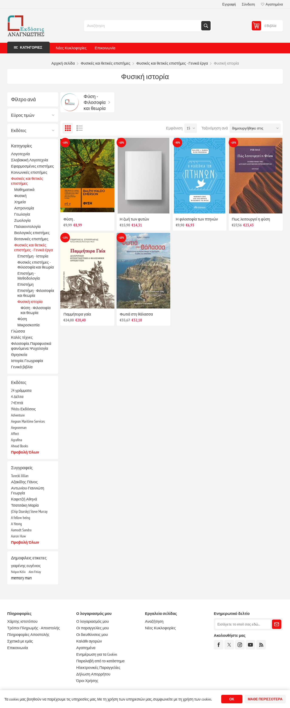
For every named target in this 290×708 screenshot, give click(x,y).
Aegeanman (19, 427)
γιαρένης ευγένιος (26, 565)
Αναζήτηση (206, 25)
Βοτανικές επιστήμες (31, 238)
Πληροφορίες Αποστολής (28, 634)
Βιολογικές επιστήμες (32, 232)
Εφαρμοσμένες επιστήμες (32, 166)
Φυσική (20, 195)
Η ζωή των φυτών (134, 219)
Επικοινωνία (105, 47)
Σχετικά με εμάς (20, 641)
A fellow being (20, 517)
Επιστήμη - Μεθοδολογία (28, 276)
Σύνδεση (248, 4)
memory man (21, 578)
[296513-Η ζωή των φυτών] (143, 175)
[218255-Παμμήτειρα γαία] (87, 271)
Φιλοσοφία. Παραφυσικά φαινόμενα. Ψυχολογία (31, 346)
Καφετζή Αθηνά (24, 499)
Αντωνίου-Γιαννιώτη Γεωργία (27, 490)
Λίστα (79, 128)
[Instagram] (240, 645)
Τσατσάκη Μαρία (25, 505)
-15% (233, 142)
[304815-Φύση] (87, 175)
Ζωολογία (22, 220)
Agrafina (16, 439)
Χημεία (20, 201)
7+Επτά (17, 402)
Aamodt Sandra (21, 529)
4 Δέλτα (17, 396)
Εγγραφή (229, 4)
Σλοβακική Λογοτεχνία (29, 160)
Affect (15, 433)
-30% (177, 142)
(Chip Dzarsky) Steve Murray (29, 511)
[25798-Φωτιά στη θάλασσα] (143, 271)
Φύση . (69, 219)
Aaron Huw (18, 536)
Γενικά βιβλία (21, 366)
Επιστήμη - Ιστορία (32, 256)
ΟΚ (231, 699)
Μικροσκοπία (28, 325)
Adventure (18, 415)
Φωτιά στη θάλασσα (136, 314)
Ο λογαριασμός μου (92, 621)
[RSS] (261, 645)
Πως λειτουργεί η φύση (251, 219)
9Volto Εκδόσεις (23, 409)
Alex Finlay (35, 572)
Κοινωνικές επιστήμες (29, 172)
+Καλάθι (96, 207)
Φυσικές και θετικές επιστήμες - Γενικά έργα (33, 247)
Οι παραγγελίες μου (92, 628)
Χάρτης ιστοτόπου (22, 621)
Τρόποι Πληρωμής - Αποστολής (33, 628)
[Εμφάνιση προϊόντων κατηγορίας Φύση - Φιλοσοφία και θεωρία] (69, 102)
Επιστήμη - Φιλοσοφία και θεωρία (35, 293)
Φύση (22, 318)
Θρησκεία (19, 354)
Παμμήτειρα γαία (77, 314)
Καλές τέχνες (22, 337)
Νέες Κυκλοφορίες (71, 47)
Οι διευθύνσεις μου (92, 634)
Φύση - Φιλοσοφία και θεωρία (36, 310)
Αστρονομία (24, 208)
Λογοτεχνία (20, 153)
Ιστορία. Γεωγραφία (27, 360)
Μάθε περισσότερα (265, 699)
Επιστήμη (25, 284)
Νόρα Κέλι (18, 572)
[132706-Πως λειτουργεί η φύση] (256, 175)
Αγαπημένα (85, 647)
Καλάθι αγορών (89, 641)
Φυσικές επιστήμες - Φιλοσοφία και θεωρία (35, 265)
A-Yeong (16, 523)
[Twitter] (229, 645)
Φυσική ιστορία (29, 301)
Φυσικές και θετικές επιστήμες (27, 181)
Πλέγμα (67, 128)
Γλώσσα (18, 331)
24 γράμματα (21, 390)
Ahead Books (19, 446)
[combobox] (143, 25)
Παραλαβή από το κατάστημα (100, 660)
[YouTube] (250, 645)
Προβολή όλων (25, 452)
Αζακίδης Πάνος (24, 481)
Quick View (77, 206)
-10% (65, 142)
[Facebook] (218, 645)
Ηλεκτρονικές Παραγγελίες (98, 667)
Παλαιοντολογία (27, 226)
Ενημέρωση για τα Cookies (96, 654)
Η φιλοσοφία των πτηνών (197, 219)
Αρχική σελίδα (63, 63)
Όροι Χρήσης (87, 680)
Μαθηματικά (24, 189)
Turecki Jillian (19, 475)
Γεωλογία (22, 214)
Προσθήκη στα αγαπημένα (68, 206)
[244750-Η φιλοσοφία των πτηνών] (200, 175)
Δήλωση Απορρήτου (93, 674)
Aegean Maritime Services (28, 421)
